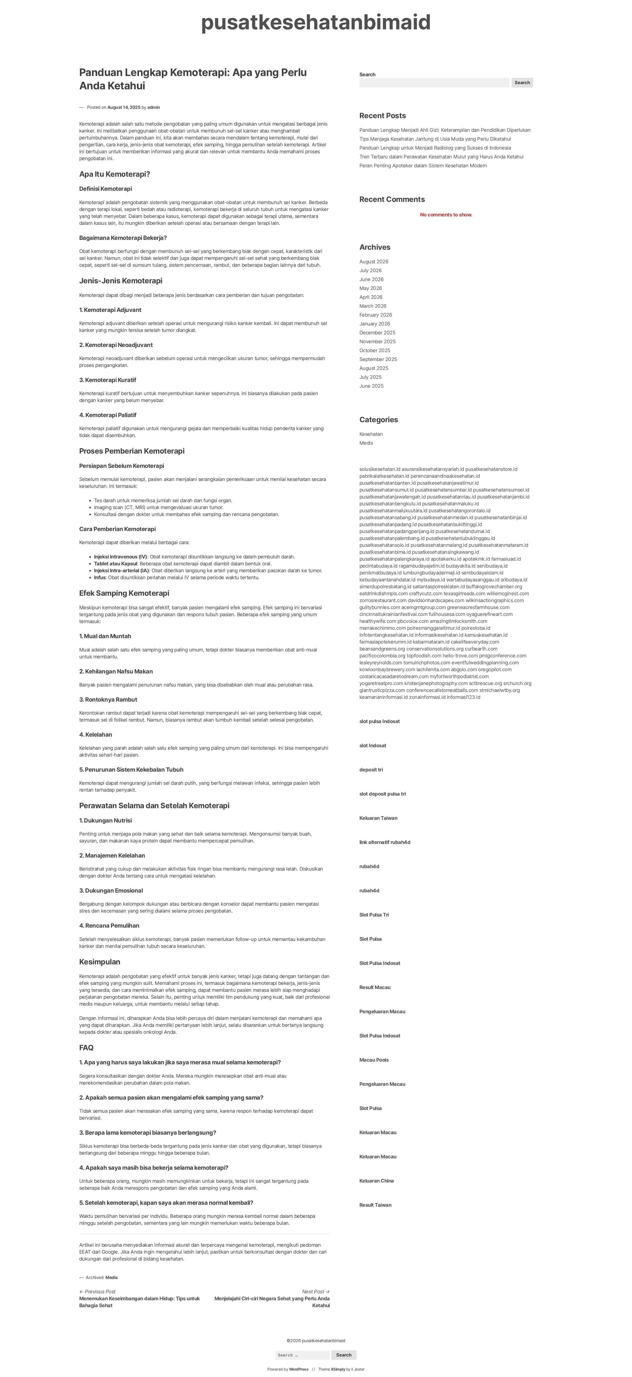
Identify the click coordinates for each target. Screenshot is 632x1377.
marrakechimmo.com (382, 628)
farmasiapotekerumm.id (385, 642)
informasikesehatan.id (439, 635)
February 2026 (375, 315)
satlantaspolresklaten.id (439, 587)
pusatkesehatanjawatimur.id (448, 483)
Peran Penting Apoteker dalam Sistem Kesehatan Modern (423, 166)
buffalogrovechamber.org (494, 587)
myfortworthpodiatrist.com (459, 676)
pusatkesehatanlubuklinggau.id (460, 538)
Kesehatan (371, 434)
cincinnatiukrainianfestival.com (393, 614)
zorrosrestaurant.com (383, 600)
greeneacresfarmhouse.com (478, 607)
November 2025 (377, 341)
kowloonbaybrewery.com (387, 669)
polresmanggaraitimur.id (433, 628)
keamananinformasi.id (383, 697)
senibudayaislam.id (482, 573)
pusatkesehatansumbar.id (443, 490)
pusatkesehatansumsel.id (501, 490)
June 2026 (371, 279)
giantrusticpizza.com (382, 690)
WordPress (299, 1369)
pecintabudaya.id (378, 566)
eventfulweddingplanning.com (485, 663)
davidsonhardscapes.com (436, 600)
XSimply (338, 1369)
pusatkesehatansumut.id (386, 490)
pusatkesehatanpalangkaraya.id (394, 559)
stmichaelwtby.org (499, 690)
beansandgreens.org (382, 649)
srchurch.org (517, 683)
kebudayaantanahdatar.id (387, 580)
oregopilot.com (495, 669)
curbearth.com (481, 649)
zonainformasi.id (427, 697)
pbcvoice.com (413, 621)
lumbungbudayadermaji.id (431, 573)
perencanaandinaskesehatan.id (445, 476)
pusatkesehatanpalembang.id (392, 538)
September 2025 (378, 359)
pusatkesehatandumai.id (462, 531)
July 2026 (370, 270)
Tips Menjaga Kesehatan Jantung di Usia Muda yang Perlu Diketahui (435, 139)
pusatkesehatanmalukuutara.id (393, 511)
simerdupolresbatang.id (385, 587)
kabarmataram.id (431, 642)
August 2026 (373, 262)
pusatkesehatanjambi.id (503, 497)
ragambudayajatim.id (422, 566)
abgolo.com (464, 669)
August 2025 (373, 368)
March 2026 (372, 306)
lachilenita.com (433, 669)
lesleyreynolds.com (380, 663)
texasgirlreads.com (464, 593)
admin (153, 107)
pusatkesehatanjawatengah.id (392, 497)
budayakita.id (460, 566)
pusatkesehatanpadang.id (388, 524)
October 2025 (374, 350)
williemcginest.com (508, 593)
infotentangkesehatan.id (386, 635)
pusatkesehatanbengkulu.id (390, 504)
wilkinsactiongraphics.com (495, 600)
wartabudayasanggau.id (472, 580)
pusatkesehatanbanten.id (387, 483)
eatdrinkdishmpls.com (383, 593)
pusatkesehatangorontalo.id (459, 511)
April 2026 (370, 297)
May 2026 (370, 288)
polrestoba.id (475, 628)
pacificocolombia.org (382, 656)
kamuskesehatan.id (486, 635)
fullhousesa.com (447, 614)
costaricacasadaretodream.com (394, 676)
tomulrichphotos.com (426, 663)
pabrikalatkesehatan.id (384, 476)
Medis (111, 1277)
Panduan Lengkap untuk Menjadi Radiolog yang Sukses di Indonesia (435, 148)
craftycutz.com (425, 593)
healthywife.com (377, 621)
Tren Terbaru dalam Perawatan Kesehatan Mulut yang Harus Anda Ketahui (441, 157)
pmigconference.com (502, 656)
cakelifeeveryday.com (475, 642)
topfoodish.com (424, 656)
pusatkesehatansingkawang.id (445, 552)
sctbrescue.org (485, 683)
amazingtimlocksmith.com (458, 621)
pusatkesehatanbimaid (316, 21)
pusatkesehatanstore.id (491, 469)
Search (367, 74)
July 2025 (370, 377)
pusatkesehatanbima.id (385, 552)
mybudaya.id (431, 580)
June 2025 (371, 386)
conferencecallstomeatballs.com (442, 690)
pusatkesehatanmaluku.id (450, 504)
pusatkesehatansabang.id (387, 517)
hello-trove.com (460, 656)
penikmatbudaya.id (380, 573)
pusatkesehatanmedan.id (445, 517)
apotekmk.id (476, 559)
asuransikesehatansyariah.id (433, 469)
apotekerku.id (446, 559)
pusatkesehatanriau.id (451, 497)
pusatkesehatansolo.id (384, 545)
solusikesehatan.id (379, 469)
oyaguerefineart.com (489, 614)
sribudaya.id (514, 580)
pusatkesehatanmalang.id (439, 545)
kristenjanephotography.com (436, 683)
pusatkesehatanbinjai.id (500, 517)
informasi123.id (463, 697)
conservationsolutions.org (435, 649)
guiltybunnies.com (379, 607)
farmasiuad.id (506, 559)
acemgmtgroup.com (423, 607)
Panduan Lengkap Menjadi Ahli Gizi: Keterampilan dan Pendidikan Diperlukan (445, 130)
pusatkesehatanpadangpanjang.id (396, 531)
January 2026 (374, 324)
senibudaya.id (492, 566)
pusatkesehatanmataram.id (498, 545)
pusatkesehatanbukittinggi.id (450, 524)
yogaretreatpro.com (381, 683)
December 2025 (377, 333)
